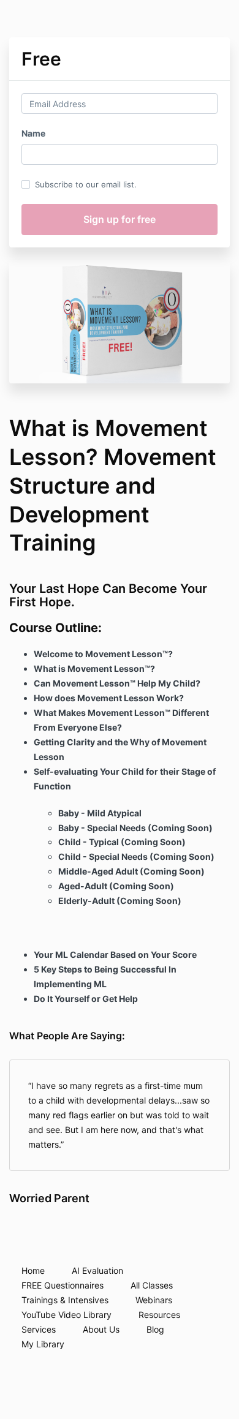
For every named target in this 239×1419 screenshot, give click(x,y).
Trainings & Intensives (64, 1300)
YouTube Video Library (66, 1314)
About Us (101, 1329)
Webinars (153, 1300)
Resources (159, 1314)
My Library (42, 1344)
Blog (155, 1329)
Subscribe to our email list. (86, 184)
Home (33, 1270)
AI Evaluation (97, 1270)
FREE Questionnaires (62, 1285)
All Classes (152, 1285)
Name (33, 133)
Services (38, 1329)
